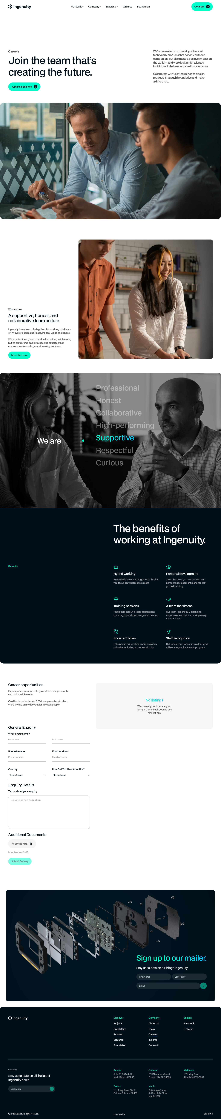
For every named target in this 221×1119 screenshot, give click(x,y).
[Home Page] (19, 6)
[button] (77, 6)
